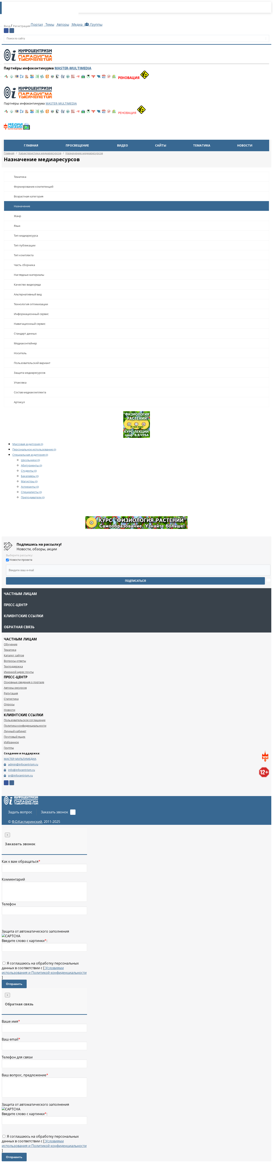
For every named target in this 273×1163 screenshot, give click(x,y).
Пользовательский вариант (32, 363)
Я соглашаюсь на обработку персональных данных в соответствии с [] (44, 970)
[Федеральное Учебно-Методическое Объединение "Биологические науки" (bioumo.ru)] (88, 77)
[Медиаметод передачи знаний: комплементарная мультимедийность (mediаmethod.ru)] (103, 77)
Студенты (29, 471)
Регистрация (21, 26)
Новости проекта (20, 559)
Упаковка (20, 382)
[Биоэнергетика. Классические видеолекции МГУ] (32, 77)
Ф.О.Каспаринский (27, 821)
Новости (244, 145)
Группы (95, 24)
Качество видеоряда (27, 284)
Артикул (19, 402)
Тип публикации (24, 245)
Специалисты (31, 492)
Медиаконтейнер (25, 343)
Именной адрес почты (19, 672)
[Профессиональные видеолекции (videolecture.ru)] (57, 77)
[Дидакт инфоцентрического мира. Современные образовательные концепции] (52, 77)
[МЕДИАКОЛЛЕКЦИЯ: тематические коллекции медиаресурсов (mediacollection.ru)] (73, 77)
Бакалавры (30, 476)
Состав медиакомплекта (30, 392)
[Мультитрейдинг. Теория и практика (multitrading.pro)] (6, 77)
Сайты (160, 145)
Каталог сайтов (14, 655)
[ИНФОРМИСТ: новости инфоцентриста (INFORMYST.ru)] (16, 77)
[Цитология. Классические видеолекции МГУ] (47, 77)
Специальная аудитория (30, 455)
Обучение (10, 644)
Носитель (20, 353)
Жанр (17, 216)
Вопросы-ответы (15, 661)
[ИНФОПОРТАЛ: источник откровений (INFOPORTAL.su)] (21, 77)
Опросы (9, 704)
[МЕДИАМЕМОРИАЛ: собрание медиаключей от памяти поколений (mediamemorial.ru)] (108, 77)
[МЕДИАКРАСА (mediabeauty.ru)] (78, 77)
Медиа (77, 24)
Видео (122, 145)
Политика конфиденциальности (25, 725)
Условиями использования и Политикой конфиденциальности (44, 970)
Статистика (11, 699)
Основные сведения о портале (24, 682)
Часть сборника (24, 265)
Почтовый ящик (14, 737)
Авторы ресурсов (15, 688)
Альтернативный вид (28, 294)
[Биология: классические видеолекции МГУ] (37, 77)
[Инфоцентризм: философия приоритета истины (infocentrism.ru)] (62, 77)
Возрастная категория (28, 196)
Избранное (11, 742)
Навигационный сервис (29, 324)
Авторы (62, 24)
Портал (36, 24)
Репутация (11, 693)
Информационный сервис (31, 314)
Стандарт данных (25, 333)
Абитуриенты (31, 465)
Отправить (14, 984)
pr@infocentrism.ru (20, 775)
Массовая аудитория (27, 444)
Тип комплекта (23, 255)
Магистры (29, 481)
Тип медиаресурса (26, 235)
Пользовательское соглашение (24, 720)
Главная (31, 145)
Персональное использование (34, 449)
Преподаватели (33, 497)
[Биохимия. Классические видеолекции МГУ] (26, 77)
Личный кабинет (15, 731)
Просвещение (77, 145)
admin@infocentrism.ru (23, 764)
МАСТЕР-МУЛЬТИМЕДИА (20, 759)
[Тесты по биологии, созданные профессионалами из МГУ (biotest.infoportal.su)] (113, 77)
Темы (49, 24)
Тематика (201, 145)
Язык (17, 226)
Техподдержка (13, 666)
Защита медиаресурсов (29, 373)
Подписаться (135, 580)
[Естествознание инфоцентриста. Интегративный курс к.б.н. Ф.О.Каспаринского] (11, 77)
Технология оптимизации (31, 304)
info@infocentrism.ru (21, 770)
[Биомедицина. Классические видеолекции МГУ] (42, 77)
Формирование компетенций (33, 186)
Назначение (22, 206)
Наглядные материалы (29, 275)
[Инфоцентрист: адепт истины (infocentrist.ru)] (67, 77)
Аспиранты (30, 487)
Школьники (30, 460)
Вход (7, 26)
